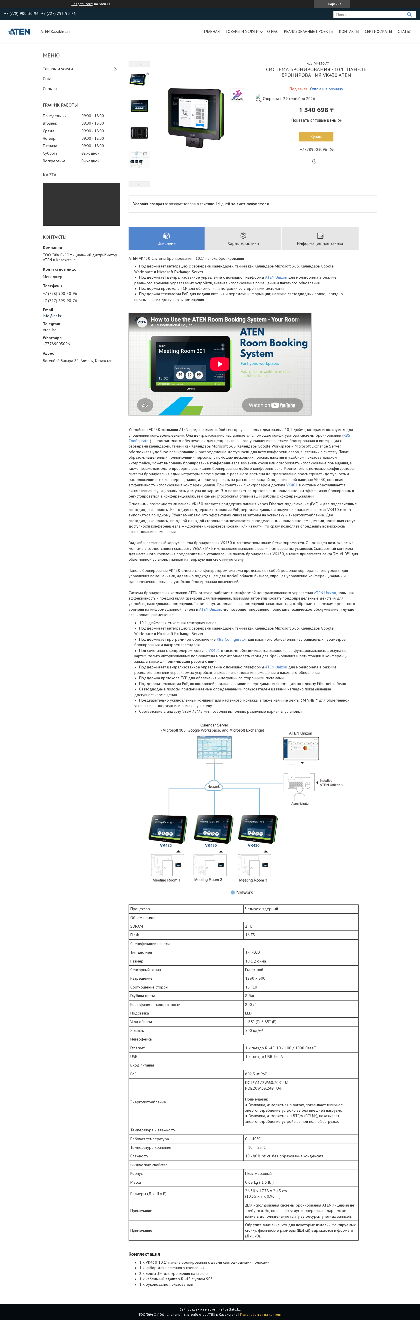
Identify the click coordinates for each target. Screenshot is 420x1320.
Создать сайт (82, 4)
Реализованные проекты (308, 31)
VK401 (292, 485)
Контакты (349, 31)
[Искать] (409, 14)
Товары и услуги (242, 31)
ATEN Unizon (276, 277)
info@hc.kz (52, 315)
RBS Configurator (231, 639)
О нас (272, 31)
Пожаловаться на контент (260, 1314)
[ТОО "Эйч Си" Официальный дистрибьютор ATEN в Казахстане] (19, 31)
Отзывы (50, 88)
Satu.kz (235, 1309)
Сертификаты (378, 31)
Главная (212, 31)
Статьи (404, 31)
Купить (316, 136)
